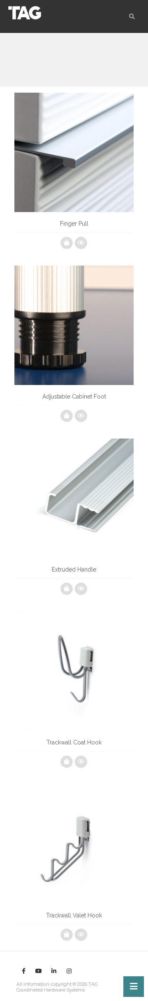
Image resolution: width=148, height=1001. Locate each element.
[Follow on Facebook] (23, 971)
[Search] (132, 16)
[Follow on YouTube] (39, 971)
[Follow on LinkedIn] (54, 971)
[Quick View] (81, 243)
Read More (66, 243)
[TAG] (24, 12)
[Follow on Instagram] (69, 971)
